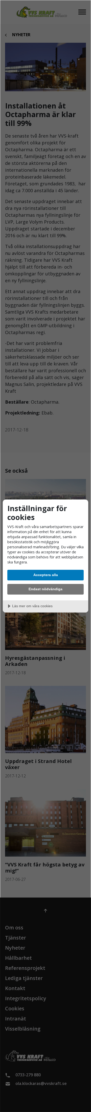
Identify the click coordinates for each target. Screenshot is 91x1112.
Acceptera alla (45, 575)
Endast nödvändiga (45, 589)
